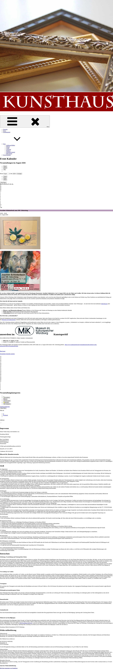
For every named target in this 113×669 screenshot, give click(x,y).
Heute (5, 178)
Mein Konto (9, 153)
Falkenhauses (104, 303)
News (4, 130)
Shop (4, 144)
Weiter (5, 179)
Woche (5, 167)
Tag (4, 169)
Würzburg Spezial (10, 152)
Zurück (5, 176)
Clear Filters (3, 182)
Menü (48, 126)
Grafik (7, 148)
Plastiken (8, 151)
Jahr (11, 173)
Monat (5, 166)
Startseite (5, 129)
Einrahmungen (6, 132)
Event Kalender (7, 155)
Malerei (8, 146)
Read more (2, 351)
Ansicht (5, 406)
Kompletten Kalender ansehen (7, 353)
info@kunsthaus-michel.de (25, 623)
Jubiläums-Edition (10, 145)
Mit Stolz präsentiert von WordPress (8, 668)
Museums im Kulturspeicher (9, 319)
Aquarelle (8, 149)
